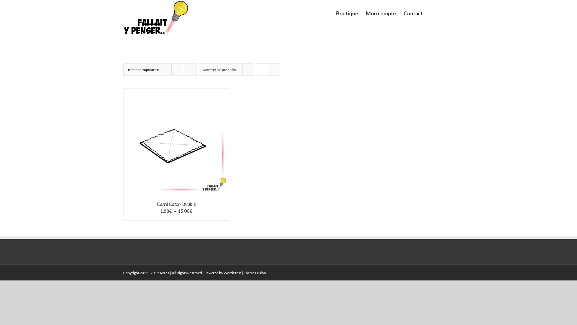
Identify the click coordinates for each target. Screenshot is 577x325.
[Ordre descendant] (191, 69)
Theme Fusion (255, 273)
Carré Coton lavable (176, 204)
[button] (444, 12)
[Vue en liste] (274, 70)
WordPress (232, 273)
